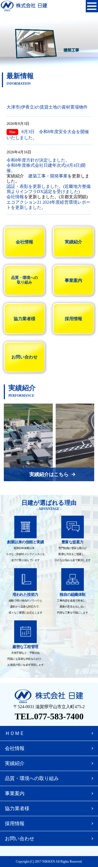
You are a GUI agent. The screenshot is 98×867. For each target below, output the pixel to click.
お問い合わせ (24, 357)
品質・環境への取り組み (24, 280)
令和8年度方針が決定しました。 (38, 160)
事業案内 (73, 280)
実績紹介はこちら (49, 474)
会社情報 (15, 196)
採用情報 (73, 318)
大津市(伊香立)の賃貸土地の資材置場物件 (47, 107)
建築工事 (37, 176)
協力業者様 (24, 318)
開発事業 (59, 176)
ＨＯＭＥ (14, 733)
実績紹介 (73, 242)
